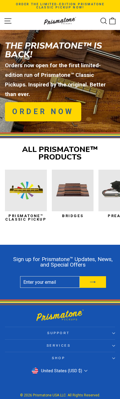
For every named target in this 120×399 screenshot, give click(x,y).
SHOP (58, 358)
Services (58, 345)
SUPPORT (58, 333)
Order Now (43, 111)
